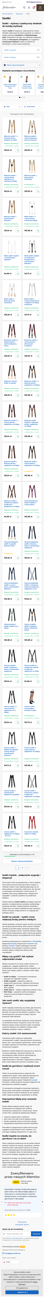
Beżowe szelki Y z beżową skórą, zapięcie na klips (11, 138)
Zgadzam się (22, 1292)
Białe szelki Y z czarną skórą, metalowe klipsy (30, 218)
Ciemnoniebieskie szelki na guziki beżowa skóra (11, 544)
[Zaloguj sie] (29, 7)
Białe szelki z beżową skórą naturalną (9, 301)
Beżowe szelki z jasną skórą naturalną (30, 177)
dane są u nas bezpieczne (14, 1238)
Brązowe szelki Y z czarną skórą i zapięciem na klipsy (11, 422)
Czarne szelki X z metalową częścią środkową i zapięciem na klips (31, 668)
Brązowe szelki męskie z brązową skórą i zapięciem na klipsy (31, 423)
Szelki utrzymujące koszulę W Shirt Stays (10, 86)
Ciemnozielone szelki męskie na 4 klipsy (11, 626)
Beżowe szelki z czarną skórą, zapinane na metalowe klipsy (10, 178)
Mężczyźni (19, 14)
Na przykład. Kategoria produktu (19, 40)
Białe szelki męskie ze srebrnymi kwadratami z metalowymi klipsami (31, 259)
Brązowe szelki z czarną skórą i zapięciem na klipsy (32, 463)
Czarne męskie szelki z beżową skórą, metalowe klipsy (30, 627)
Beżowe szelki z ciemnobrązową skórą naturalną (30, 138)
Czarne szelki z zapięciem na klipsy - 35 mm (11, 834)
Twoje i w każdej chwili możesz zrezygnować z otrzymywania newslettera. (20, 1239)
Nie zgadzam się (22, 1288)
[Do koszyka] (18, 150)
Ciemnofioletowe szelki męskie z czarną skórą (31, 503)
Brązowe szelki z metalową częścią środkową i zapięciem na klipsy (11, 503)
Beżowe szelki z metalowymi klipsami (10, 218)
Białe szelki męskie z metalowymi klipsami (11, 257)
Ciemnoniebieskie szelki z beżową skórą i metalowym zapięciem (31, 545)
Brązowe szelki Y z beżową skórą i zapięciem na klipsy (32, 383)
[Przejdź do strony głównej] (9, 7)
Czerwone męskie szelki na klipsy (31, 833)
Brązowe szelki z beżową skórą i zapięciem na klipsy (11, 463)
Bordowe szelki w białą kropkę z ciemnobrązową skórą (11, 343)
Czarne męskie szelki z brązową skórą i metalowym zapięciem (11, 668)
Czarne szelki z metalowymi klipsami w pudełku (11, 792)
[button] (24, 7)
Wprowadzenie (7, 14)
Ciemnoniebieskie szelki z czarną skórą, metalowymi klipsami (11, 586)
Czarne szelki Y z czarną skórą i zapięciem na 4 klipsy (10, 709)
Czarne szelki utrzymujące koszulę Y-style (27, 86)
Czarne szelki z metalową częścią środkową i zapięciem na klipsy (32, 793)
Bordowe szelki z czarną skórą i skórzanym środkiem (31, 343)
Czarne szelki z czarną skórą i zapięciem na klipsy (32, 749)
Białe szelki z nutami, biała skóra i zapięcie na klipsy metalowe (31, 301)
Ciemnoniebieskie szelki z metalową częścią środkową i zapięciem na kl (31, 586)
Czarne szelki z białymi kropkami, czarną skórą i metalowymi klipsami (11, 751)
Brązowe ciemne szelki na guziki (10, 382)
